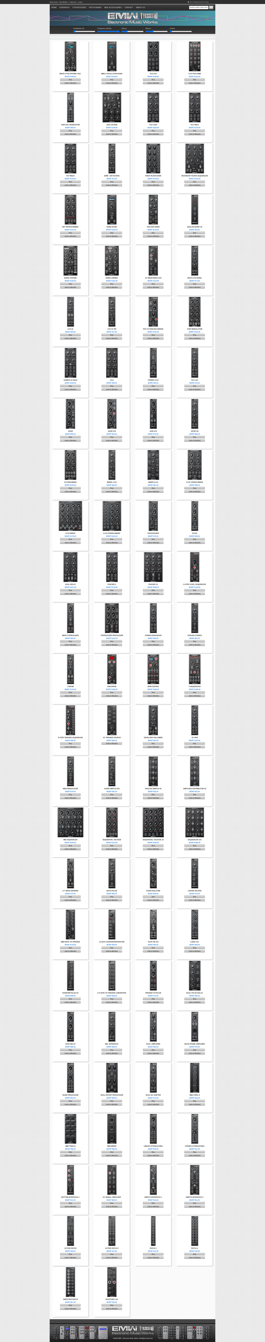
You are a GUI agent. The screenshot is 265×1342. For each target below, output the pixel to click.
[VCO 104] (153, 43)
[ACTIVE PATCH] (70, 1217)
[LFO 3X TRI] (112, 298)
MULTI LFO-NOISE (195, 278)
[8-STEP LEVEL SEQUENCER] (195, 553)
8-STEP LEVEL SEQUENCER (194, 584)
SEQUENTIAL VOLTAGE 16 (153, 840)
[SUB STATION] (112, 94)
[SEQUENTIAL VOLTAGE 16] (153, 809)
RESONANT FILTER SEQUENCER (194, 176)
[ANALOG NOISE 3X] (195, 196)
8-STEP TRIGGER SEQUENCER (70, 738)
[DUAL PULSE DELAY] (195, 962)
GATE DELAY (70, 1044)
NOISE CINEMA (112, 278)
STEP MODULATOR (194, 329)
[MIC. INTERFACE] (112, 1013)
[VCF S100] (153, 94)
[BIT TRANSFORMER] (70, 196)
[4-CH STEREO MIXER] (195, 451)
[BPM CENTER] (153, 655)
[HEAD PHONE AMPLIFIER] (195, 1013)
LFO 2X (70, 329)
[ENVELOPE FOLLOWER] (153, 707)
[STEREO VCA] (153, 349)
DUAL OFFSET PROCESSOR (112, 1095)
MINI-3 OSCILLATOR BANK (111, 74)
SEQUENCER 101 (195, 840)
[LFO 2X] (70, 298)
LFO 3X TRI (112, 329)
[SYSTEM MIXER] (70, 451)
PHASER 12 (153, 584)
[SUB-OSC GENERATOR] (70, 94)
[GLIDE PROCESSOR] (70, 1064)
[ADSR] (70, 400)
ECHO (194, 533)
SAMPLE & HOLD (70, 380)
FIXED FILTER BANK (153, 176)
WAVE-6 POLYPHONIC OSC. (70, 74)
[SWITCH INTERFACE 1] (153, 1166)
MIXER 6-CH (153, 482)
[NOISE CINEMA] (112, 247)
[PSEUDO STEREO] (195, 604)
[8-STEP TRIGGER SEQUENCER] (70, 707)
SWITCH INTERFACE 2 (194, 1197)
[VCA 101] (195, 349)
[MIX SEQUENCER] (70, 809)
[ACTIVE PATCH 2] (112, 1217)
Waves (148, 28)
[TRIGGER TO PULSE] (153, 962)
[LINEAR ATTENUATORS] (153, 1115)
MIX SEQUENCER (70, 840)
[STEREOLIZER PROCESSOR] (112, 604)
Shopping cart (197, 2)
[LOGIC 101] (195, 911)
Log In (80, 2)
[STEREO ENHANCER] (153, 604)
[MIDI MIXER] (112, 1115)
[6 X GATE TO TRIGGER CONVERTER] (112, 962)
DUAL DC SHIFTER (153, 1095)
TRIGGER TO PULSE (153, 993)
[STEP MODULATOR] (195, 298)
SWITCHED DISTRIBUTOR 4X (194, 789)
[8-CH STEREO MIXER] (112, 502)
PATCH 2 (194, 1248)
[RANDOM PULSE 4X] (70, 962)
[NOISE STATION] (70, 247)
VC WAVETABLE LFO (153, 278)
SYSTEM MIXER (70, 482)
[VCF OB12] (195, 94)
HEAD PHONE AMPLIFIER (194, 1044)
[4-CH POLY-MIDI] (195, 43)
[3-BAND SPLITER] (195, 860)
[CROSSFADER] (153, 502)
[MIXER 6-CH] (153, 451)
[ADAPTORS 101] (112, 1268)
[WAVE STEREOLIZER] (70, 604)
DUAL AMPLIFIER (153, 1044)
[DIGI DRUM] (112, 655)
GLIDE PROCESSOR (70, 1095)
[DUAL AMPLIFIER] (153, 1013)
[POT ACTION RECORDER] (153, 298)
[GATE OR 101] (153, 911)
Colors (172, 28)
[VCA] (112, 349)
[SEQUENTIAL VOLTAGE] (112, 809)
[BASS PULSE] (112, 860)
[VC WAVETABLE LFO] (153, 247)
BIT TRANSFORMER (70, 227)
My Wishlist (63, 2)
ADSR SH (194, 431)
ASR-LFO (153, 431)
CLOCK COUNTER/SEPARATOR (111, 942)
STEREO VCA (153, 380)
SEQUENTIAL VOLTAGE (112, 840)
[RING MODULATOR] (70, 758)
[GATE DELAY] (70, 1013)
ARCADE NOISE (153, 227)
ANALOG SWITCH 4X (153, 789)
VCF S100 (153, 125)
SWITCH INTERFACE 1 (153, 1197)
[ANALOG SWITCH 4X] (153, 758)
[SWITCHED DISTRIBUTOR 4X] (195, 758)
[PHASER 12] (153, 553)
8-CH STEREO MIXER (111, 533)
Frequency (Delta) (104, 28)
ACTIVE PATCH (70, 1248)
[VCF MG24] (70, 145)
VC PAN (195, 738)
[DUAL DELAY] (70, 553)
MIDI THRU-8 (70, 1146)
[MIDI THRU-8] (70, 1115)
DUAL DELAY (70, 584)
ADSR (70, 431)
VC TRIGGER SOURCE (112, 738)
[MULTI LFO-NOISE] (195, 247)
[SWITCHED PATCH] (70, 1268)
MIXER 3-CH (112, 482)
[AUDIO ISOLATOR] (153, 860)
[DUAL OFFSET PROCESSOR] (112, 1064)
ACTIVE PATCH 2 (112, 1248)
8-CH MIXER (70, 533)
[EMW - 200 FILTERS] (112, 145)
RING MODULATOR (70, 789)
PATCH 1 (153, 1248)
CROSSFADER (153, 533)
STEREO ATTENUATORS (194, 1146)
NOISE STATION (70, 278)
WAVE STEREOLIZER (70, 635)
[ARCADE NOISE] (153, 196)
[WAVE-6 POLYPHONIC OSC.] (70, 43)
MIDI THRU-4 (195, 1095)
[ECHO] (195, 502)
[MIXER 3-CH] (112, 451)
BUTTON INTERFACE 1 (70, 1197)
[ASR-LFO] (153, 400)
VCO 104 (153, 74)
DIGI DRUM (111, 686)
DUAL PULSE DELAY (194, 993)
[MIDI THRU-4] (195, 1064)
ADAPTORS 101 (111, 1299)
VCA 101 (194, 380)
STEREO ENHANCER (153, 635)
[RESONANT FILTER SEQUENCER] (195, 145)
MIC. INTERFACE (111, 1044)
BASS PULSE (112, 891)
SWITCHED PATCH (70, 1299)
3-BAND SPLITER (195, 891)
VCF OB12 (195, 125)
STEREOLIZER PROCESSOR (112, 635)
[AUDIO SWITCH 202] (112, 758)
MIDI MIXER (111, 1146)
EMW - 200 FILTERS (112, 176)
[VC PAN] (195, 707)
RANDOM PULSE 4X (70, 993)
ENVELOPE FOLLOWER (153, 738)
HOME (54, 7)
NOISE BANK (112, 227)
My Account (54, 2)
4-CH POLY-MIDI (194, 74)
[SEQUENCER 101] (195, 809)
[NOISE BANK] (112, 196)
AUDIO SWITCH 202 (112, 789)
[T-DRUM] (70, 655)
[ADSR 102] (112, 400)
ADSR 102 (112, 431)
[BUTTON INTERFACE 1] (70, 1166)
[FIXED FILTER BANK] (153, 145)
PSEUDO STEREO (195, 635)
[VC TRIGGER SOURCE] (112, 707)
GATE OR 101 (153, 942)
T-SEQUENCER (195, 686)
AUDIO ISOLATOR (153, 891)
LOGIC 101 (194, 942)
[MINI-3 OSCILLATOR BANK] (112, 43)
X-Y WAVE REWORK (70, 891)
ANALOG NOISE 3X (194, 227)
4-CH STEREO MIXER (194, 482)
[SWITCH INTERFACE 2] (195, 1166)
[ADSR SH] (195, 400)
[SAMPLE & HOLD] (70, 349)
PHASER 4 (112, 584)
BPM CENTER (153, 686)
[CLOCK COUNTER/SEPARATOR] (112, 911)
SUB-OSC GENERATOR (70, 125)
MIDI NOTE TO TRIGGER (70, 942)
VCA (112, 380)
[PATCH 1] (153, 1217)
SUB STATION (111, 125)
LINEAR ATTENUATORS (153, 1146)
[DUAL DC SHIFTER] (153, 1064)
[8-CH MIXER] (70, 502)
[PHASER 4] (112, 553)
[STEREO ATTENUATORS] (195, 1115)
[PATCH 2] (195, 1217)
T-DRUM (70, 686)
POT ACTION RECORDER (153, 329)
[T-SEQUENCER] (195, 655)
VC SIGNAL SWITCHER (112, 1197)
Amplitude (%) (78, 28)
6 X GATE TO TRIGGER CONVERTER (111, 993)
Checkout (73, 2)
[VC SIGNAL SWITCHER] (112, 1166)
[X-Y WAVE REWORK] (70, 860)
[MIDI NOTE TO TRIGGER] (70, 911)
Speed (123, 28)
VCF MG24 (70, 176)
